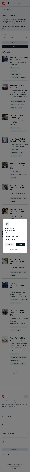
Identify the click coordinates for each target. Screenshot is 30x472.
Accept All (20, 244)
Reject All (10, 244)
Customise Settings (15, 249)
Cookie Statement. (11, 239)
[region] (15, 236)
